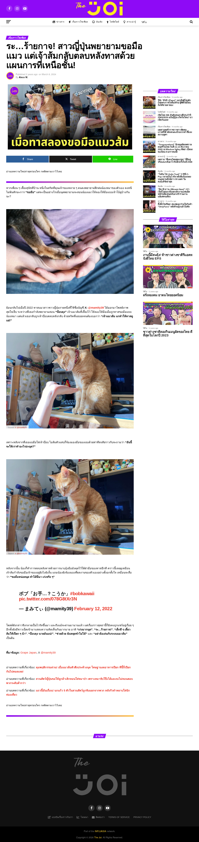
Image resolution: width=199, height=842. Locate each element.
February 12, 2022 (93, 608)
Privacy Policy (142, 817)
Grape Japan (28, 652)
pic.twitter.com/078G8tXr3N (48, 598)
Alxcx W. (23, 77)
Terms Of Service (119, 817)
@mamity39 (96, 307)
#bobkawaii (82, 593)
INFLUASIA (100, 831)
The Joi (98, 837)
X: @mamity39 (21, 427)
